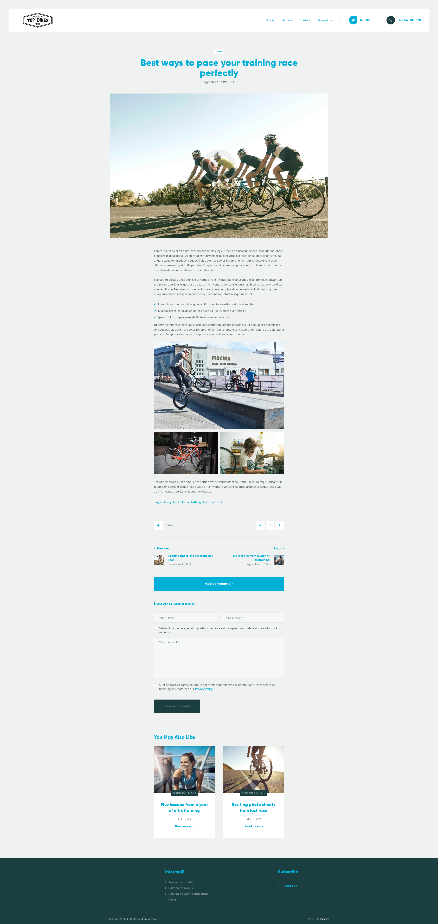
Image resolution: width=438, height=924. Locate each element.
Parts (219, 51)
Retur (172, 899)
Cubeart (324, 919)
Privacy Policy (203, 689)
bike (183, 502)
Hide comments (217, 584)
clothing (195, 502)
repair (219, 502)
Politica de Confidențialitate (188, 893)
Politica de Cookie (181, 888)
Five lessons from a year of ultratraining (184, 807)
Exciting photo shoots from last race (253, 807)
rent (208, 502)
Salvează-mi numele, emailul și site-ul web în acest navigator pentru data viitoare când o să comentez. (218, 630)
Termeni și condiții (181, 882)
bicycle (171, 502)
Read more (183, 826)
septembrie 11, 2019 (184, 792)
